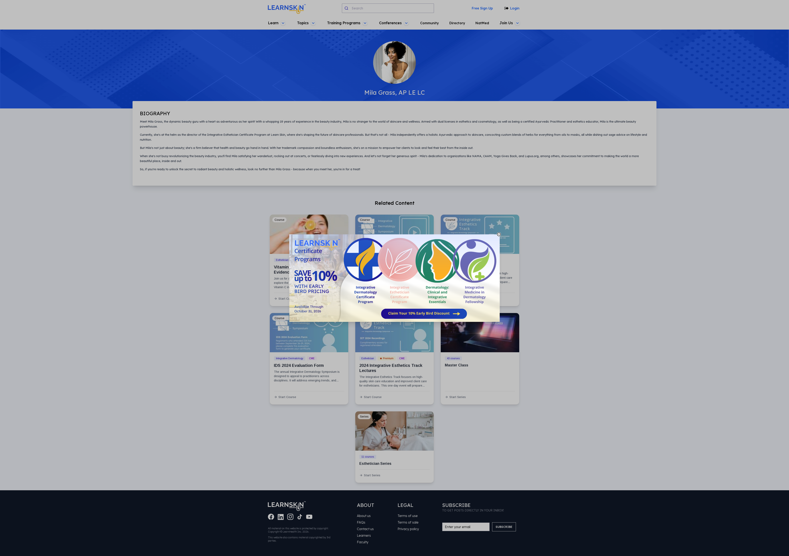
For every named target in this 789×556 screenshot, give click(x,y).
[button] (394, 278)
